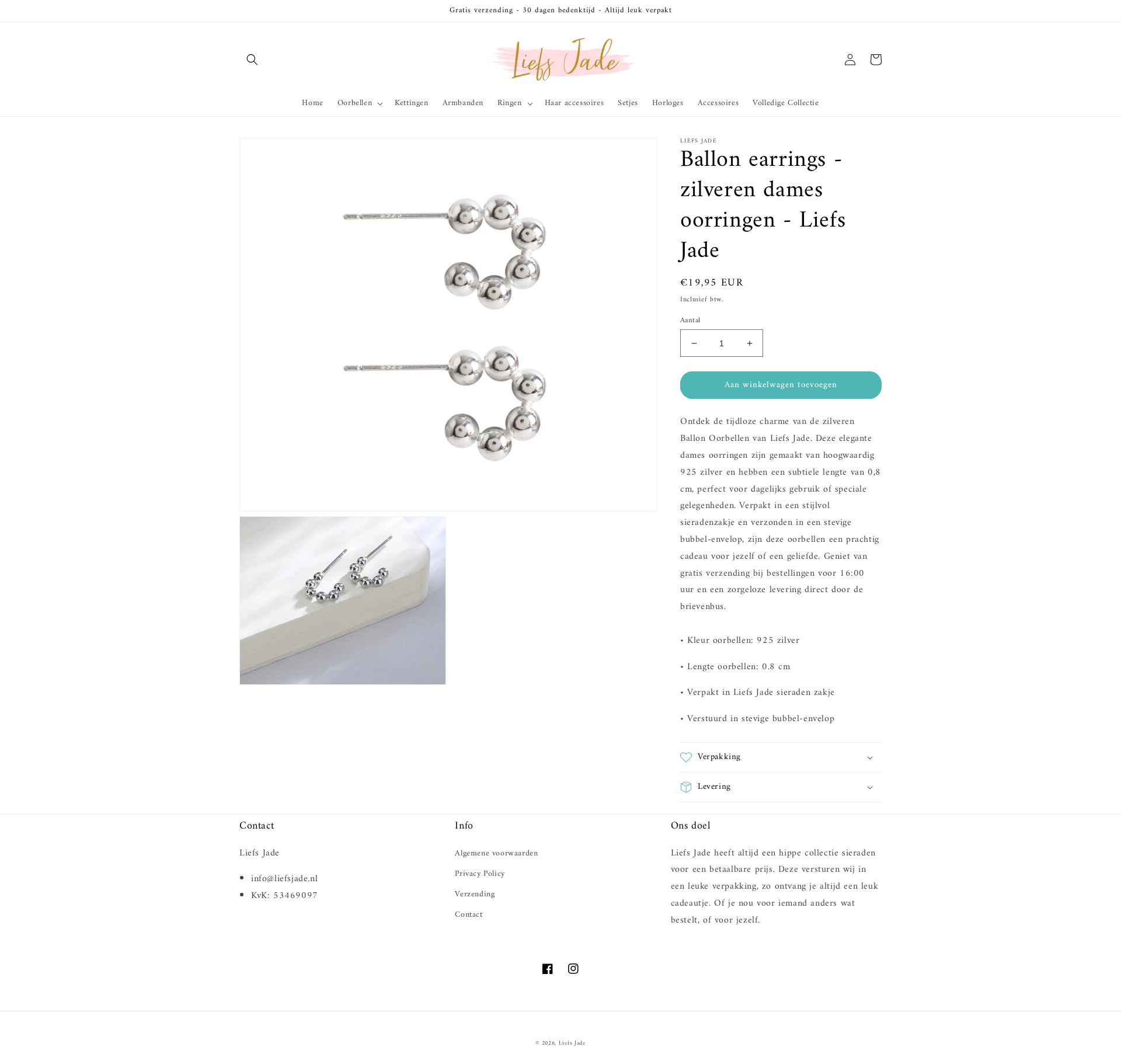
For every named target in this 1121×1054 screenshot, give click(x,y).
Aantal (690, 320)
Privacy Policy (479, 874)
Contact (468, 914)
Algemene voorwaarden (496, 853)
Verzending (475, 894)
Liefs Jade (572, 1043)
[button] (252, 59)
